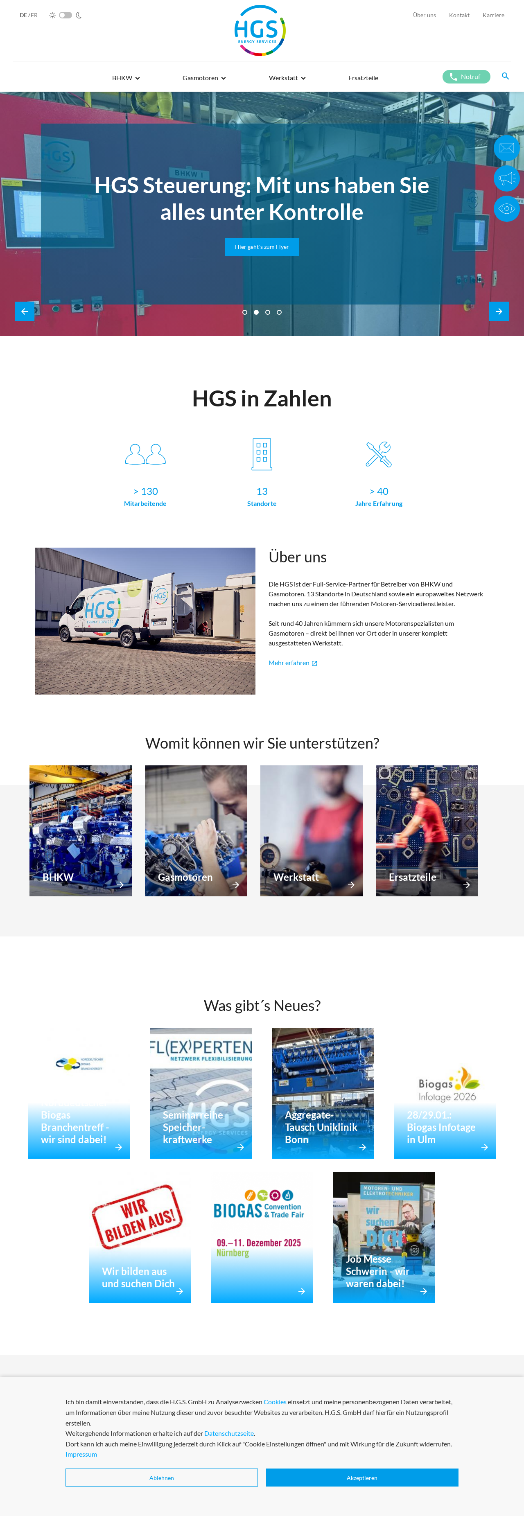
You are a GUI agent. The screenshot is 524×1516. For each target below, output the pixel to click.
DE (24, 14)
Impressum (81, 1454)
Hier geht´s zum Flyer (132, 246)
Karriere (493, 14)
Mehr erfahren (293, 663)
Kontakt (459, 14)
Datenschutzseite (229, 1433)
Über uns (424, 14)
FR (34, 14)
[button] (126, 81)
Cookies (275, 1401)
